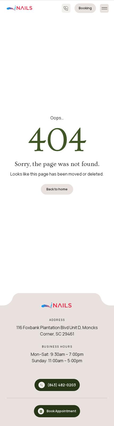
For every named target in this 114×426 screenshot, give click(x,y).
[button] (104, 8)
